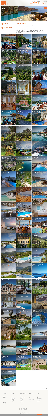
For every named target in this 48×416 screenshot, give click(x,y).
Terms (4, 399)
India (21, 398)
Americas (31, 393)
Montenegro (13, 398)
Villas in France (4, 23)
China (21, 396)
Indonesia (21, 399)
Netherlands (13, 399)
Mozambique (39, 398)
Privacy (4, 401)
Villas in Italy (4, 24)
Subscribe (4, 393)
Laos (21, 400)
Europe (13, 393)
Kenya (38, 395)
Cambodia (21, 395)
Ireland (12, 396)
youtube (26, 409)
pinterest (22, 409)
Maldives (21, 401)
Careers (4, 397)
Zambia (38, 401)
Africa (38, 393)
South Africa (39, 399)
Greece (12, 395)
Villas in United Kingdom (6, 27)
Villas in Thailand (5, 30)
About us (4, 396)
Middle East (31, 399)
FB (20, 409)
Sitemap (4, 403)
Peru (29, 396)
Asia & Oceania (23, 393)
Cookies (4, 402)
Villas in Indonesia (5, 28)
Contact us (5, 394)
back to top (44, 387)
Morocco (38, 397)
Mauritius (38, 396)
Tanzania (38, 400)
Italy (12, 397)
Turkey (30, 402)
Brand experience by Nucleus (24, 413)
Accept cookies (40, 414)
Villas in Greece (4, 26)
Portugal (12, 400)
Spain (12, 401)
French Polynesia (23, 397)
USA (29, 397)
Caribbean (30, 395)
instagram (24, 409)
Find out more (26, 414)
